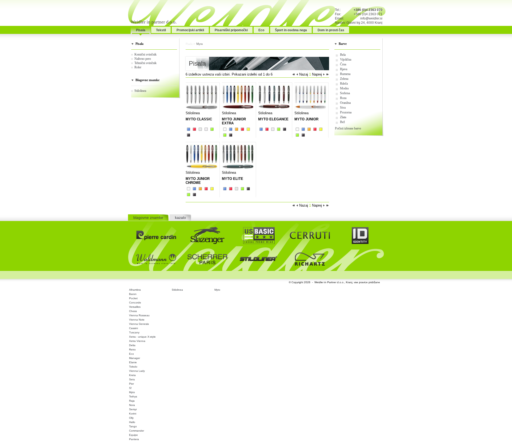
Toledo (133, 366)
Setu (132, 379)
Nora (132, 405)
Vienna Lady (137, 370)
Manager (134, 358)
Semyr (133, 409)
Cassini (133, 328)
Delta (132, 345)
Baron (133, 294)
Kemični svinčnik (145, 54)
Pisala (140, 30)
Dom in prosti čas (331, 30)
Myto (199, 43)
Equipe (133, 434)
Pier (131, 383)
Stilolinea (140, 91)
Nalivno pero (142, 59)
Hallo (132, 422)
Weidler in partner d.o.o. (154, 22)
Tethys (133, 396)
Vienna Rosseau (139, 315)
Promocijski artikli (190, 30)
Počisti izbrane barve (348, 128)
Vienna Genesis (139, 323)
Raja (132, 400)
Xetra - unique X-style (142, 336)
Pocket (133, 298)
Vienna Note (137, 319)
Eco (261, 30)
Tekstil (161, 30)
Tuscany (134, 332)
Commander (136, 430)
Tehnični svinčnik (145, 63)
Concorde (135, 302)
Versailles (135, 306)
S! (130, 387)
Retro (132, 349)
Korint (132, 413)
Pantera (134, 439)
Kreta (132, 375)
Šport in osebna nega (291, 30)
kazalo (180, 217)
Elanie (133, 362)
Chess (133, 311)
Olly (131, 417)
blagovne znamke (148, 217)
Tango (133, 426)
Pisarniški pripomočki (231, 30)
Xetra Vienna (137, 341)
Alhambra (135, 289)
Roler (137, 67)
